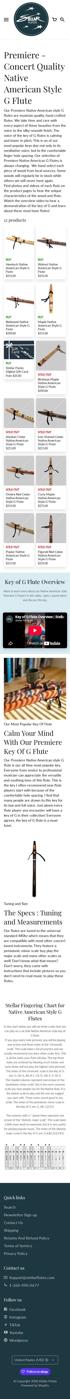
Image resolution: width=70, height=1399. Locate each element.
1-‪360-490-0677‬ (24, 1285)
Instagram (17, 1317)
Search (10, 1207)
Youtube (16, 1332)
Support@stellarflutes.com (31, 1277)
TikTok (14, 1324)
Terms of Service (18, 1245)
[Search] (62, 19)
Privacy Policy (15, 1253)
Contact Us (13, 1222)
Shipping (11, 1230)
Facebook (17, 1309)
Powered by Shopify (35, 1385)
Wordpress (18, 1340)
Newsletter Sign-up (20, 1214)
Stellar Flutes (48, 1381)
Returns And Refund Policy (26, 1238)
